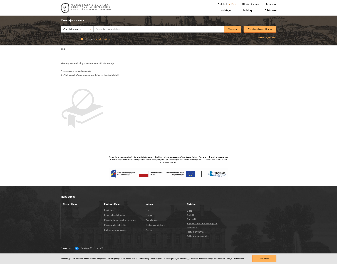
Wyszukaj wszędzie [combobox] (72, 29)
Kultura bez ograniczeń (115, 230)
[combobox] (159, 29)
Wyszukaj (232, 29)
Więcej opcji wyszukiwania (260, 29)
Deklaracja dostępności (197, 236)
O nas (189, 211)
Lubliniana (109, 210)
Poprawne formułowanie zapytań (202, 223)
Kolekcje (226, 10)
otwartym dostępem (103, 39)
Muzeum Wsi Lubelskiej (115, 225)
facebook (85, 248)
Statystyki (191, 219)
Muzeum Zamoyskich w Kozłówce (120, 220)
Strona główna (70, 204)
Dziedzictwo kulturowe (114, 215)
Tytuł (147, 210)
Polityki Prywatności (235, 259)
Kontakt (190, 215)
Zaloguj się (271, 4)
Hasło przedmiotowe (155, 225)
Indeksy (247, 10)
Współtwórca (151, 220)
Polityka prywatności (196, 232)
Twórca (148, 215)
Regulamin (192, 227)
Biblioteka (271, 10)
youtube (97, 248)
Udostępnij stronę (250, 4)
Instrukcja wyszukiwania (267, 38)
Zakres (148, 230)
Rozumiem (264, 259)
